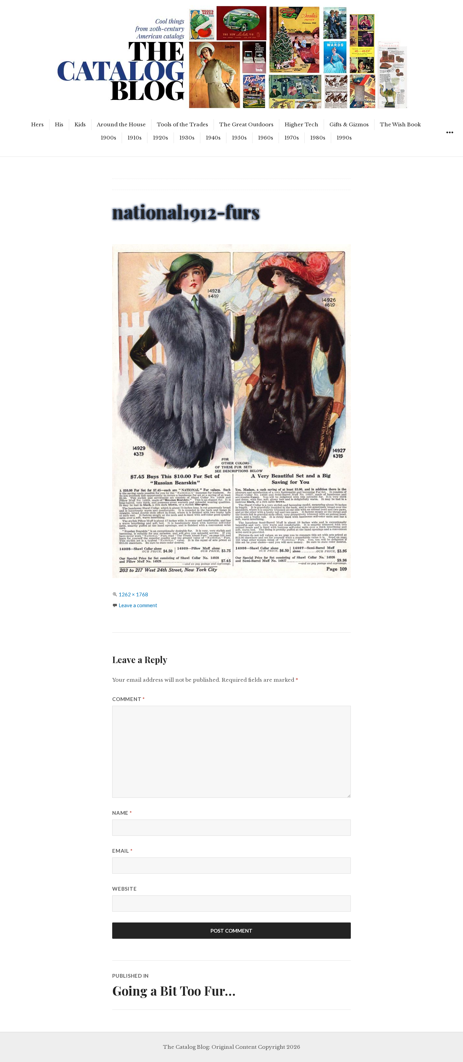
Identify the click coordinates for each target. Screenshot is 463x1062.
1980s (317, 137)
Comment (128, 699)
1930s (187, 137)
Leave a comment (138, 605)
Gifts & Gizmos (349, 124)
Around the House (121, 124)
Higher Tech (301, 124)
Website (124, 889)
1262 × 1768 (133, 594)
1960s (265, 137)
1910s (134, 137)
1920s (160, 137)
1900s (108, 137)
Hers (37, 124)
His (59, 124)
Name (122, 813)
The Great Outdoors (246, 124)
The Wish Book (400, 124)
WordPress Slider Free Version (85, 5)
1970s (291, 137)
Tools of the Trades (182, 124)
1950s (239, 137)
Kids (80, 124)
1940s (213, 137)
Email (122, 851)
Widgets (450, 140)
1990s (344, 137)
